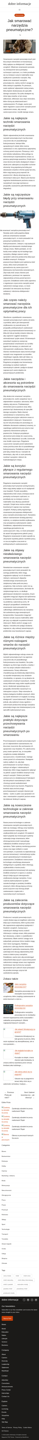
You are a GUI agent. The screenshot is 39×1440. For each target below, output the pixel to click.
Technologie (6, 1229)
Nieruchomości (6, 1190)
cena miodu (7, 1276)
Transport (5, 1234)
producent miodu (9, 1293)
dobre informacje (19, 4)
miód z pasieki (8, 1284)
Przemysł (5, 1210)
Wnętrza (4, 1258)
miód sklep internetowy (25, 1280)
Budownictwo (6, 1156)
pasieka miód (7, 1289)
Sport (3, 1224)
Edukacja (5, 1161)
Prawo (4, 1205)
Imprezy (4, 1171)
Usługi (4, 1253)
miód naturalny (8, 1280)
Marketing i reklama (8, 1176)
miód (17, 1276)
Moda (3, 1180)
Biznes (4, 1151)
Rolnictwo (5, 1214)
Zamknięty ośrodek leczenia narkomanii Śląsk (22, 1110)
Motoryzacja (19, 15)
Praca (4, 1200)
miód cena (27, 1276)
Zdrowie (4, 1263)
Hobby (4, 1166)
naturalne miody (22, 1284)
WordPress (25, 1437)
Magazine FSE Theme (8, 1437)
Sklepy (4, 1219)
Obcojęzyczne (6, 1195)
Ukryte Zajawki (6, 1244)
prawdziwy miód (22, 1289)
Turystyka (5, 1239)
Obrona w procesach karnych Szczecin (22, 1137)
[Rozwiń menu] (19, 10)
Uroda (4, 1248)
